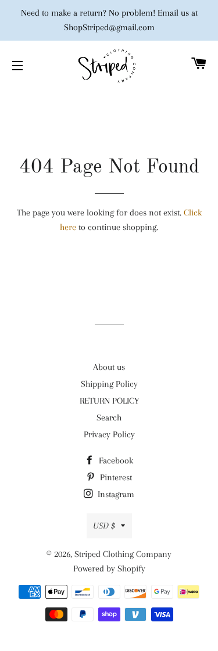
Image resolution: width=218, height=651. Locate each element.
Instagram (114, 494)
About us (109, 367)
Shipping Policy (109, 384)
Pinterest (115, 477)
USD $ (104, 525)
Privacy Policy (109, 434)
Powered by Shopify (109, 568)
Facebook (115, 460)
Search (109, 417)
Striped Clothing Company (122, 554)
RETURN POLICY (109, 400)
